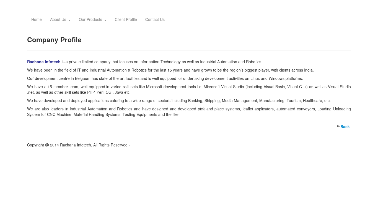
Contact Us (155, 19)
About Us (58, 19)
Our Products (90, 19)
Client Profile (126, 19)
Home (36, 19)
